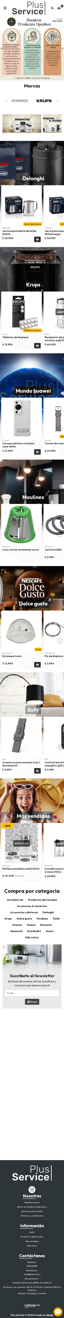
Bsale (50, 1315)
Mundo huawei (33, 390)
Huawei (17, 924)
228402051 (32, 1266)
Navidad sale (15, 899)
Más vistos (32, 937)
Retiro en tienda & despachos (32, 1206)
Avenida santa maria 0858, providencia (32, 1282)
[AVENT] (44, 101)
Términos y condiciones (32, 1215)
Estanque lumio (12, 656)
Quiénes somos (32, 1202)
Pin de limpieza (54, 656)
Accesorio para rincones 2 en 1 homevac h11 (21, 764)
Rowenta (46, 924)
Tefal (56, 918)
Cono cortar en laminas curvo (20, 549)
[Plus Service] (28, 8)
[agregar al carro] (37, 239)
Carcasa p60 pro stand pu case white (18, 445)
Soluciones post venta (32, 1211)
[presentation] (1, 48)
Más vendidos (33, 816)
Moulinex (33, 497)
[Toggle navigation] (5, 8)
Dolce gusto (33, 603)
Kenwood (16, 931)
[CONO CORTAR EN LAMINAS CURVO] (21, 524)
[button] (20, 77)
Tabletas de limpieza (15, 337)
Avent (49, 931)
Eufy (33, 709)
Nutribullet (34, 931)
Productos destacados (42, 899)
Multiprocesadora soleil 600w (20, 868)
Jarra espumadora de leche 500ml (19, 232)
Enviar (33, 1001)
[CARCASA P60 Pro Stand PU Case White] (21, 418)
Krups (33, 284)
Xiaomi (31, 924)
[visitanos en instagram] (32, 1189)
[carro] (59, 8)
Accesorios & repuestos (32, 906)
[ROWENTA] (20, 101)
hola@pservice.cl (32, 1274)
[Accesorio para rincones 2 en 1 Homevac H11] (21, 737)
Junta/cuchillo (53, 549)
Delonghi (33, 178)
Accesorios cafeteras (24, 912)
